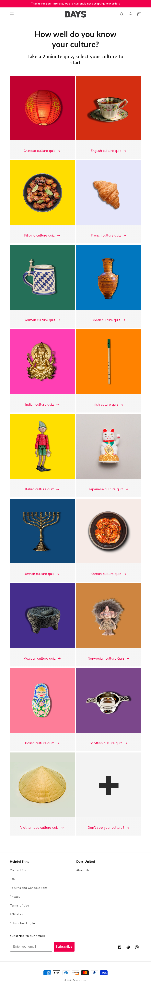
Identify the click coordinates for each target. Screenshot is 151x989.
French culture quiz (106, 235)
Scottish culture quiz (106, 743)
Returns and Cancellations (29, 887)
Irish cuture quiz (106, 404)
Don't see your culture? (106, 827)
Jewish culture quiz (39, 574)
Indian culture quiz (39, 404)
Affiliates (16, 914)
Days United (80, 980)
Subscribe (64, 946)
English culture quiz (106, 151)
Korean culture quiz (106, 574)
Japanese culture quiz (106, 489)
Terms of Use (19, 905)
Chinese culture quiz (40, 151)
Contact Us (18, 870)
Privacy (15, 896)
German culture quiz (39, 320)
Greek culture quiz (106, 320)
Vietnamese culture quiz (39, 827)
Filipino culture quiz (39, 235)
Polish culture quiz (39, 743)
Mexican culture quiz (39, 658)
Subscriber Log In (22, 923)
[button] (11, 14)
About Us (82, 870)
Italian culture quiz (39, 489)
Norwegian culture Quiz (106, 658)
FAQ (13, 879)
